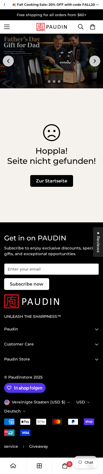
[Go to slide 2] (49, 81)
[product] (13, 466)
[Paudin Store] (52, 26)
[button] (92, 27)
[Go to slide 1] (44, 81)
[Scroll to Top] (93, 445)
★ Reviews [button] (98, 241)
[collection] (39, 466)
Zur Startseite (51, 181)
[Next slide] (94, 61)
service (11, 446)
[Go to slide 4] (59, 81)
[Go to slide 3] (54, 81)
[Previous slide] (8, 61)
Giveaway (38, 446)
